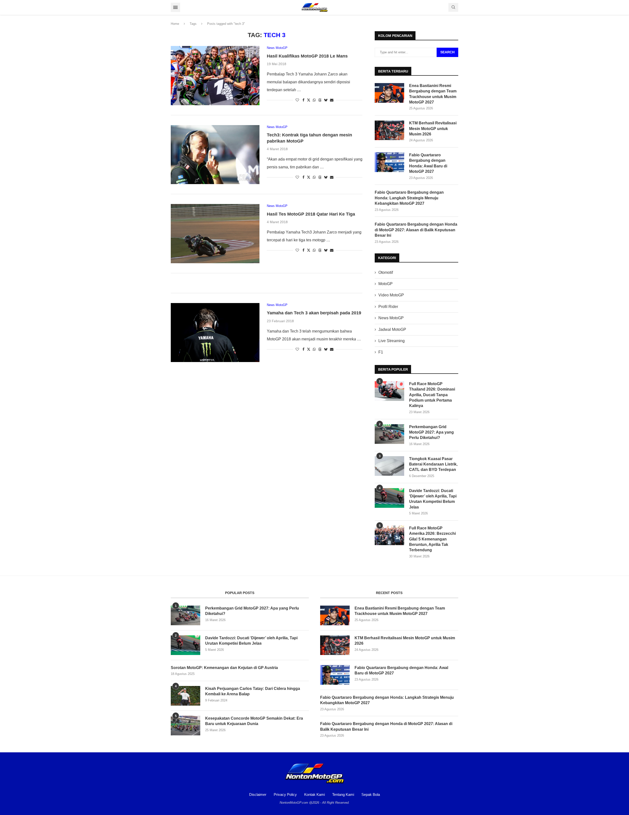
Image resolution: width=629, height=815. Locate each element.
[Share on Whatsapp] (314, 100)
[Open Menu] (175, 7)
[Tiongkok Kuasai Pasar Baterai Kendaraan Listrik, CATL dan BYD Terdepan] (389, 466)
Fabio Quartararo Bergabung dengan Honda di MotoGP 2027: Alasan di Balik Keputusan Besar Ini (416, 229)
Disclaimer (257, 794)
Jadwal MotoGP (392, 329)
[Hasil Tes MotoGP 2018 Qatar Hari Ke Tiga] (215, 233)
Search (447, 52)
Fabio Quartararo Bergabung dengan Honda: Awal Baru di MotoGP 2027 (428, 163)
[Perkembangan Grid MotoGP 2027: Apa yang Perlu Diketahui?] (389, 434)
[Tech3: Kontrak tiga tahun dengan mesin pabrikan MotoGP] (215, 154)
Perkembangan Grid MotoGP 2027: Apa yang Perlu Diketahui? (431, 432)
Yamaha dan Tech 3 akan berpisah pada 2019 (314, 312)
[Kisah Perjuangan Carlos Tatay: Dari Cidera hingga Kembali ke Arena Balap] (185, 696)
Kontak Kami (314, 794)
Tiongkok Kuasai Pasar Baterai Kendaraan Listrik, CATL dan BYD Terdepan (433, 464)
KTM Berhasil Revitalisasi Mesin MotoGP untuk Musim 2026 (433, 128)
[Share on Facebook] (303, 100)
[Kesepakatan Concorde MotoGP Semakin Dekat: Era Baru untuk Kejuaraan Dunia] (185, 725)
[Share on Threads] (320, 100)
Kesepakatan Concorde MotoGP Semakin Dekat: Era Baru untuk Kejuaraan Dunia (254, 721)
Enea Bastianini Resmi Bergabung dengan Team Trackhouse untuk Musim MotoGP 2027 (433, 94)
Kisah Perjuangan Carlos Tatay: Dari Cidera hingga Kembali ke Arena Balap (252, 691)
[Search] (453, 7)
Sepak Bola (370, 794)
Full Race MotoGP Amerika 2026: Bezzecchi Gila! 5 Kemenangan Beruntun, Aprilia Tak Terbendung (432, 539)
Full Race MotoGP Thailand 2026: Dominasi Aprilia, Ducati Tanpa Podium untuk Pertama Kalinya (432, 395)
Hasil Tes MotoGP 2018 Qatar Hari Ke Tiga (311, 214)
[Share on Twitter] (308, 100)
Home (175, 24)
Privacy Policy (285, 794)
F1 (380, 352)
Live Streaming (391, 341)
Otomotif (385, 272)
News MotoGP (391, 318)
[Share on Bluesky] (326, 100)
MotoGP (385, 284)
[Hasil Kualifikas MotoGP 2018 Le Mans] (215, 75)
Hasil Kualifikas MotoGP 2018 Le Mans (307, 56)
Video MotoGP (391, 295)
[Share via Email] (331, 100)
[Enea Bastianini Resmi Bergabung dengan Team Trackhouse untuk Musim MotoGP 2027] (389, 93)
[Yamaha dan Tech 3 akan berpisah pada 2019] (215, 332)
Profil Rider (388, 307)
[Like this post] (297, 100)
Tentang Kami (343, 794)
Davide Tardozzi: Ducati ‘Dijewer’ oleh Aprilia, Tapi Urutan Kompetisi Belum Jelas (433, 499)
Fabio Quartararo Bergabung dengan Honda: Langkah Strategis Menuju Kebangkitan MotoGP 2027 (409, 197)
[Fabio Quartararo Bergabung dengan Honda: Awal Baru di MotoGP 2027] (389, 162)
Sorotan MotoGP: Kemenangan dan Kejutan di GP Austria (224, 668)
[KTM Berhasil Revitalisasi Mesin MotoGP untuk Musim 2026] (389, 130)
